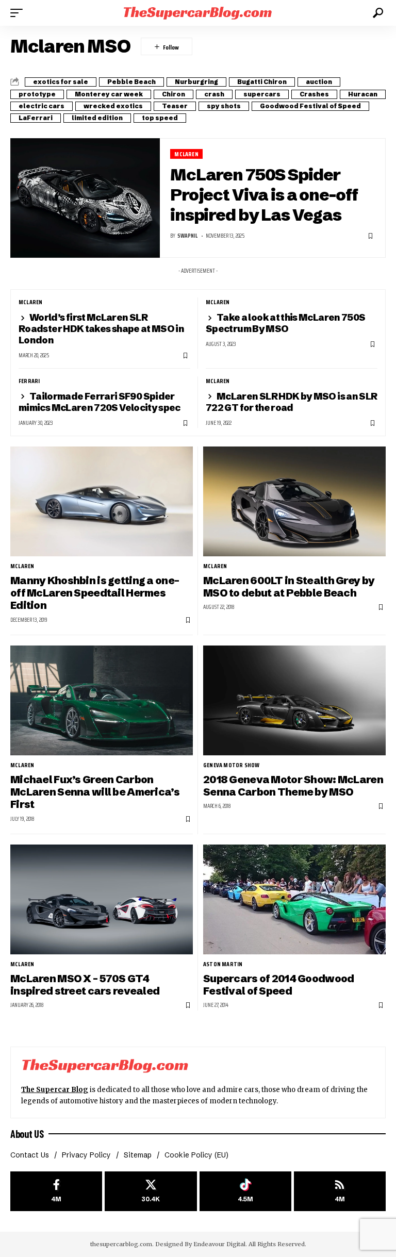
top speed (160, 118)
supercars (261, 94)
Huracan (362, 94)
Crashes (314, 94)
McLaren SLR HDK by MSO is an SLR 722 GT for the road (291, 402)
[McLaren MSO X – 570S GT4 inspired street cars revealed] (101, 899)
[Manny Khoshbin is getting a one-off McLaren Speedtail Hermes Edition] (101, 501)
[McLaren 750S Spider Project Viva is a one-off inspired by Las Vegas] (85, 198)
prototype (37, 94)
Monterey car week (109, 94)
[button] (19, 13)
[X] (150, 1191)
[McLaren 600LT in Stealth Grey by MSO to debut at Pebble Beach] (294, 501)
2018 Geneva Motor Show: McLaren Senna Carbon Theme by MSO (293, 785)
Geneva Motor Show (231, 765)
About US (26, 1134)
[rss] (340, 1191)
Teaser (175, 106)
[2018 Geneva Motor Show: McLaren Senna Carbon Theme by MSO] (294, 700)
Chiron (173, 94)
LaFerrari (36, 118)
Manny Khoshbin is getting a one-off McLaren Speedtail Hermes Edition (94, 593)
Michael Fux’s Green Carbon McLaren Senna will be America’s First (94, 792)
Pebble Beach (131, 82)
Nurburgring (196, 82)
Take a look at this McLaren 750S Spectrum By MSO (285, 323)
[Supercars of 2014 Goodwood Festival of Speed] (294, 899)
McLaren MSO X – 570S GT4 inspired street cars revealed (84, 984)
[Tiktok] (245, 1191)
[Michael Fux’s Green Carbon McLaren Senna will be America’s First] (101, 700)
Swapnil (187, 235)
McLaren (186, 154)
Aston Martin (222, 964)
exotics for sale (60, 82)
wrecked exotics (113, 106)
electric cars (41, 106)
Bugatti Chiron (262, 82)
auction (319, 82)
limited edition (97, 118)
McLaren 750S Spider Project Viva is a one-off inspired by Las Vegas (263, 194)
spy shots (224, 106)
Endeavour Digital (219, 1244)
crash (214, 94)
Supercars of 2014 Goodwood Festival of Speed (278, 984)
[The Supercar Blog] (198, 12)
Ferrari (29, 381)
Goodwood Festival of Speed (310, 106)
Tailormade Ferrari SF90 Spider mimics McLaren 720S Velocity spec (99, 402)
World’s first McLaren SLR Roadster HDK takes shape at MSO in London (101, 328)
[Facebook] (56, 1191)
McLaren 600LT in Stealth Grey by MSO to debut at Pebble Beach (288, 586)
